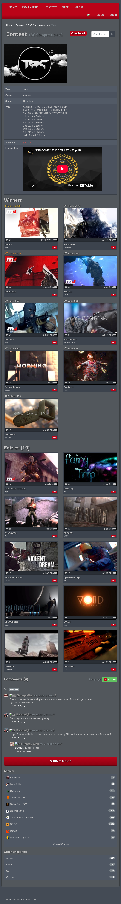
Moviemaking (30, 7)
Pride (65, 7)
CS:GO (61, 824)
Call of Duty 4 (61, 790)
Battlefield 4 (61, 784)
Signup (101, 15)
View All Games (61, 844)
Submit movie (60, 761)
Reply (22, 706)
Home (9, 25)
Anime (60, 858)
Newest (13, 689)
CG (60, 870)
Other (60, 864)
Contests (51, 7)
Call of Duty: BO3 (61, 804)
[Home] (4, 7)
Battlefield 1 (61, 777)
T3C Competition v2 (38, 25)
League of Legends (61, 837)
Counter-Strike (61, 810)
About (79, 7)
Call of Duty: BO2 (61, 797)
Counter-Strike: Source (61, 817)
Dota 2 (61, 830)
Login (113, 15)
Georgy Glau (25, 695)
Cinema (60, 877)
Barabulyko (24, 714)
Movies (13, 7)
